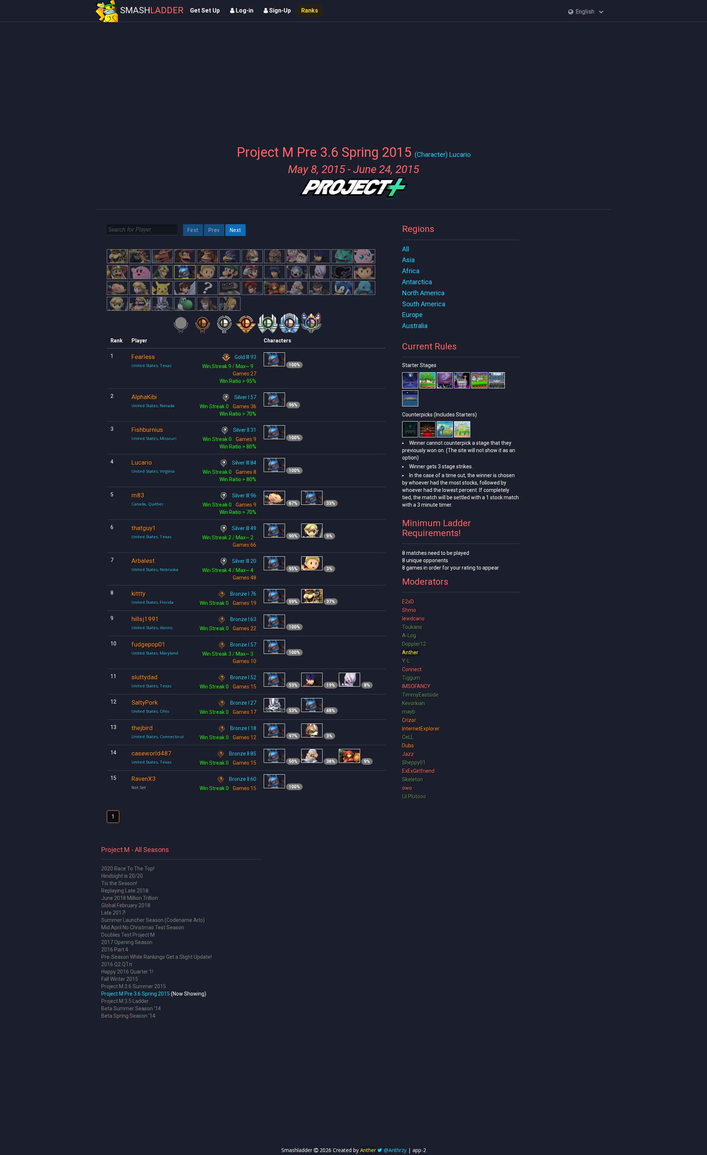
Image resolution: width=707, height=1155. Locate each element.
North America (423, 293)
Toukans (412, 627)
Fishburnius (147, 429)
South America (423, 304)
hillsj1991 (145, 619)
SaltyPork (144, 702)
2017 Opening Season (126, 942)
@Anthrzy (395, 1150)
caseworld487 (151, 753)
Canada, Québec (147, 504)
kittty (138, 593)
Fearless (143, 356)
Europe (412, 314)
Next (235, 230)
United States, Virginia (153, 471)
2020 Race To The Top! (127, 868)
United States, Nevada (153, 405)
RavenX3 (143, 778)
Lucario (141, 462)
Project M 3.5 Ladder (125, 1001)
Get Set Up (205, 10)
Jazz (408, 754)
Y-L (406, 661)
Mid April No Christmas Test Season (142, 927)
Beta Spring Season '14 (128, 1016)
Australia (415, 326)
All (405, 249)
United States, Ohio (150, 711)
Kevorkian (413, 703)
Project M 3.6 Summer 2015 (133, 986)
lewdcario (413, 618)
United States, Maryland (154, 653)
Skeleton (412, 779)
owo (407, 788)
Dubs (408, 746)
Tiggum (411, 678)
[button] (586, 12)
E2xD (408, 602)
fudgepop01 (148, 644)
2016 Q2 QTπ (116, 964)
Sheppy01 (414, 762)
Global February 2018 (125, 905)
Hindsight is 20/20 (122, 876)
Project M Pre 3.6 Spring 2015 (135, 994)
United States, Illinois (151, 627)
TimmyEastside (420, 695)
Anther (410, 652)
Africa (410, 271)
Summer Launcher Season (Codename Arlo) (153, 920)
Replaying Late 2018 (124, 891)
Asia (408, 260)
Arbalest (143, 560)
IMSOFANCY (416, 686)
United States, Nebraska (154, 569)
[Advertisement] (353, 79)
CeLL (408, 737)
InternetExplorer (421, 729)
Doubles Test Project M (128, 935)
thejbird (142, 728)
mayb (408, 712)
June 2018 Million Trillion (129, 898)
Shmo (409, 610)
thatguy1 (143, 528)
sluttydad (144, 677)
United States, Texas (151, 365)
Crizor (409, 720)
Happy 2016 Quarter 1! (127, 972)
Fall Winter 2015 (119, 979)
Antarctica (417, 282)
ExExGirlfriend (418, 771)
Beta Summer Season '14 (131, 1008)
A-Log (409, 635)
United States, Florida (152, 602)
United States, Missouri (153, 438)
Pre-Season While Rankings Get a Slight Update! (156, 957)
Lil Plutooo (414, 796)
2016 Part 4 (114, 949)
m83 (137, 495)
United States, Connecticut (157, 736)
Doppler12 (414, 644)
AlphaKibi (144, 397)
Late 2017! (113, 913)
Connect (412, 669)
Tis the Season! (119, 883)
